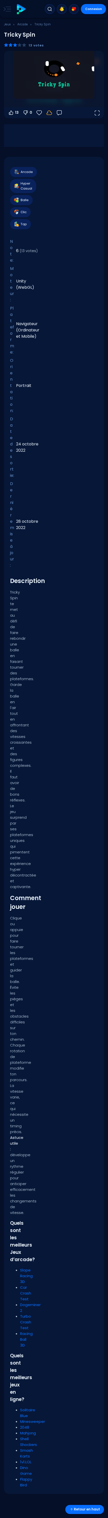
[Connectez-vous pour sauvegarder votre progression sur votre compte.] (49, 113)
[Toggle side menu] (6, 9)
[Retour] (59, 113)
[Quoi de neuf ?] (62, 9)
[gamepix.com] (21, 9)
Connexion (93, 9)
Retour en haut (87, 1509)
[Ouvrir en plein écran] (97, 113)
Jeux (7, 24)
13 (17, 112)
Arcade (22, 24)
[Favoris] (74, 9)
